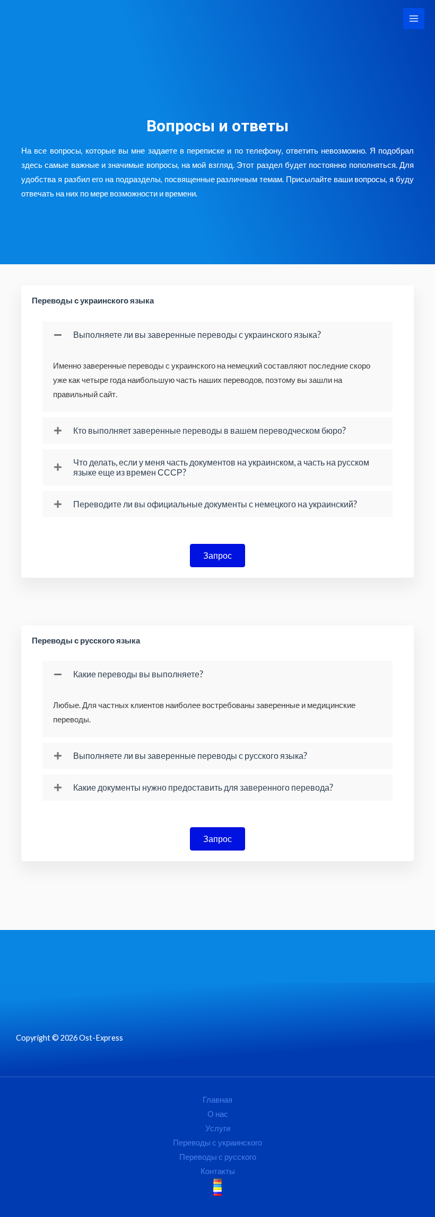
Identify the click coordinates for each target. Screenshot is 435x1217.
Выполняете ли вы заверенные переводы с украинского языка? (197, 334)
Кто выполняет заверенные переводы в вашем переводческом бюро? (209, 430)
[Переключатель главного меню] (413, 18)
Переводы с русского (217, 1156)
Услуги (217, 1128)
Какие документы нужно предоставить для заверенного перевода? (203, 787)
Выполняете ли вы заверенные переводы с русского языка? (190, 755)
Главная (217, 1099)
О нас (217, 1113)
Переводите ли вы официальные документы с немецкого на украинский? (215, 504)
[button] (217, 334)
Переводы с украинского (217, 1142)
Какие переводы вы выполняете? (138, 674)
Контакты (218, 1171)
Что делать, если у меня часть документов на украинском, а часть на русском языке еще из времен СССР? (221, 467)
